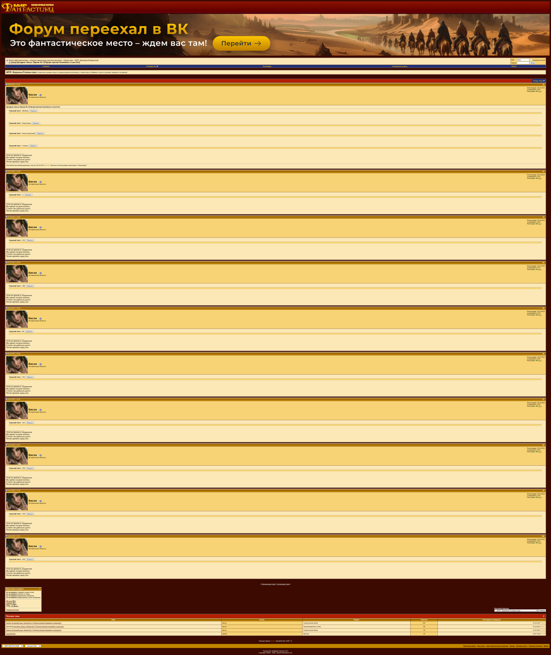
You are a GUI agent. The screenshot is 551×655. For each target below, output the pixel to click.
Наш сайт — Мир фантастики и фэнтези (492, 646)
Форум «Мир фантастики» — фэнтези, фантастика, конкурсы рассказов (35, 60)
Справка (46, 66)
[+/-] (540, 91)
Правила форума (12, 610)
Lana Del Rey (11, 634)
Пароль (514, 63)
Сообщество (151, 66)
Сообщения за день (399, 66)
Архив (512, 646)
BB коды (9, 601)
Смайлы (9, 603)
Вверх (546, 646)
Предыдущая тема (268, 584)
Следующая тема (283, 584)
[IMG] (8, 604)
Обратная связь (469, 646)
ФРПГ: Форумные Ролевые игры (86, 60)
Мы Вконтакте (521, 646)
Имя (512, 60)
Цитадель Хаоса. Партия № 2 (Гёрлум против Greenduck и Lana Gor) (38, 626)
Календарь (267, 66)
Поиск (514, 66)
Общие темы (68, 60)
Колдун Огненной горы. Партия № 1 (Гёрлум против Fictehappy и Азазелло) (33, 623)
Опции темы (538, 81)
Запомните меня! (539, 60)
